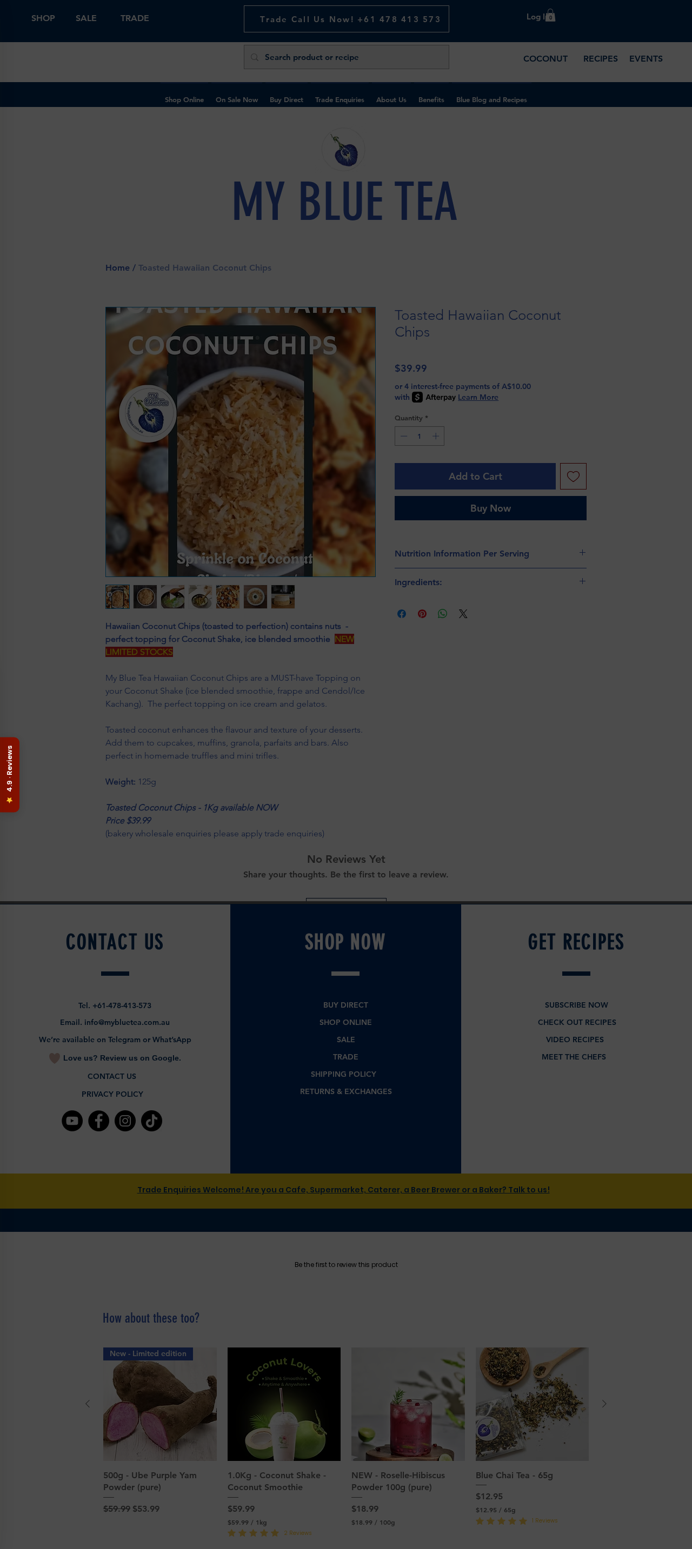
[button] (347, 892)
